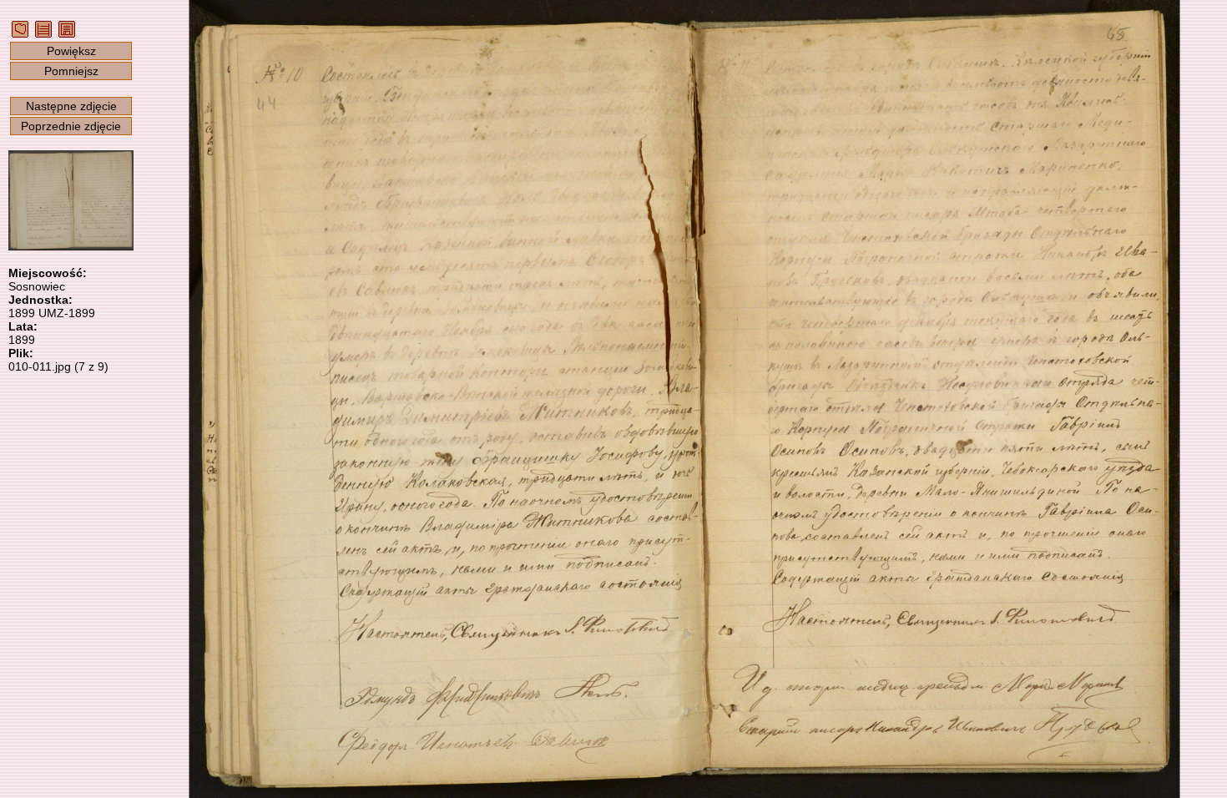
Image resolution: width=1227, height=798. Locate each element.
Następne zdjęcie (71, 106)
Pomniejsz (71, 71)
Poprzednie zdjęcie (71, 126)
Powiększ (71, 51)
